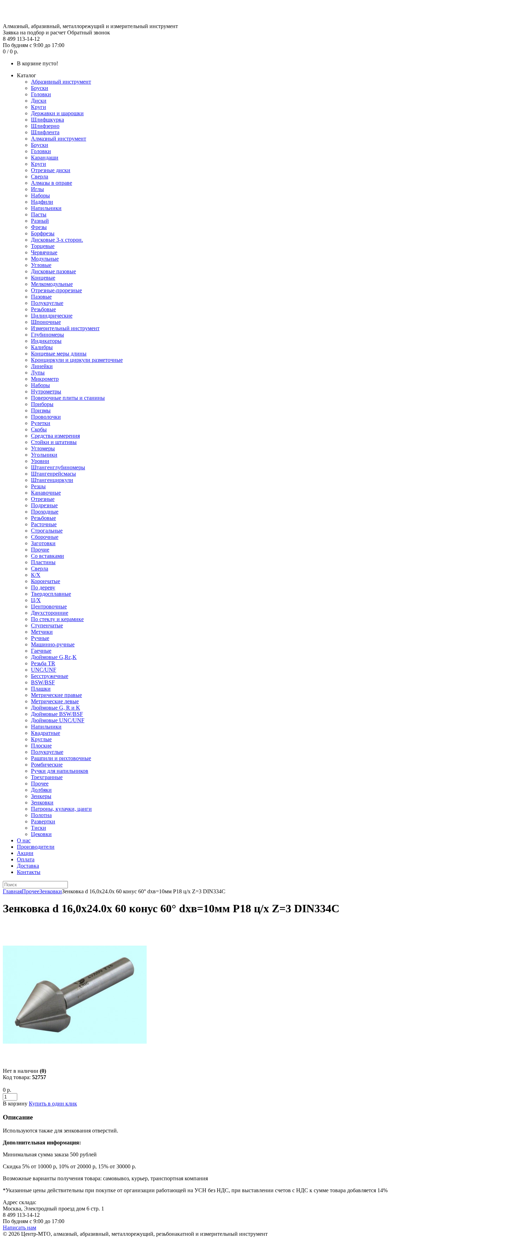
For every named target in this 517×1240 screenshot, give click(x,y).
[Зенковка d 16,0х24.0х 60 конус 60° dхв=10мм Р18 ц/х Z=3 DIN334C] (75, 1065)
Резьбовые (43, 309)
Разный (40, 221)
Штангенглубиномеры (58, 467)
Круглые (41, 739)
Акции (25, 853)
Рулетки (40, 423)
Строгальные (47, 531)
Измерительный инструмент (65, 328)
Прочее (40, 784)
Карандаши (44, 158)
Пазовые (41, 297)
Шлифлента (45, 132)
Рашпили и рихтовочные (61, 758)
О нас (24, 840)
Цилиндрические (51, 316)
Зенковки (42, 802)
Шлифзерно (45, 126)
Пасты (38, 214)
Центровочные (49, 606)
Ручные (40, 638)
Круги (38, 107)
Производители (36, 847)
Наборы (40, 195)
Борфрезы (43, 233)
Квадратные (45, 733)
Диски (38, 101)
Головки (41, 94)
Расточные (44, 524)
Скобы (39, 429)
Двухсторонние (49, 613)
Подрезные (44, 505)
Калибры (42, 347)
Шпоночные (46, 322)
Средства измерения (55, 436)
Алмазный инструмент (58, 139)
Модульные (45, 259)
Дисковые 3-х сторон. (57, 240)
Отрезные (43, 499)
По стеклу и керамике (57, 619)
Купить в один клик (53, 1104)
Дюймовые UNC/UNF (57, 720)
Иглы (37, 189)
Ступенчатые (47, 625)
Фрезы (39, 227)
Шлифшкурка (47, 120)
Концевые (43, 278)
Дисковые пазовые (53, 271)
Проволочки (46, 417)
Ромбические (47, 765)
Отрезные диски (50, 170)
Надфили (42, 202)
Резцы (38, 486)
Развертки (43, 821)
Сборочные (44, 537)
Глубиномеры (47, 335)
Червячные (44, 252)
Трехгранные (47, 777)
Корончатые (45, 581)
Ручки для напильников (59, 771)
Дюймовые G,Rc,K (54, 657)
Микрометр (45, 379)
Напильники (46, 208)
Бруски (39, 88)
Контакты (28, 872)
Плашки (41, 689)
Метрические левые (55, 701)
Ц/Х (36, 600)
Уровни (40, 461)
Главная (12, 891)
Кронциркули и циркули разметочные (77, 360)
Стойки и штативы (54, 442)
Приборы (42, 404)
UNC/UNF (43, 670)
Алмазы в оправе (51, 183)
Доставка (28, 866)
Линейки (42, 366)
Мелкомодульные (52, 284)
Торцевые (43, 246)
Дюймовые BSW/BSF (57, 714)
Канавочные (46, 493)
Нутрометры (46, 391)
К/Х (35, 575)
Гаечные (41, 651)
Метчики (42, 632)
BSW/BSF (43, 682)
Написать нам (19, 1228)
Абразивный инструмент (61, 82)
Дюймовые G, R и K (55, 708)
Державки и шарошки (57, 113)
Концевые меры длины (59, 354)
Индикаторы (46, 341)
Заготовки (43, 543)
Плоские (41, 746)
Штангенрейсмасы (53, 474)
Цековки (41, 834)
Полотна (41, 815)
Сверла (39, 177)
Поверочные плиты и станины (68, 398)
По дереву (43, 587)
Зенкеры (41, 796)
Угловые (41, 265)
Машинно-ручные (53, 644)
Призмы (41, 410)
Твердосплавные (51, 594)
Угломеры (43, 448)
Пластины (43, 562)
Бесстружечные (49, 676)
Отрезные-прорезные (56, 290)
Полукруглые (47, 303)
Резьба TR (43, 663)
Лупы (38, 373)
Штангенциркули (52, 480)
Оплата (25, 859)
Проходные (44, 512)
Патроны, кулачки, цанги (61, 809)
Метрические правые (56, 695)
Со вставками (47, 556)
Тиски (38, 828)
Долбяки (41, 790)
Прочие (40, 550)
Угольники (44, 455)
